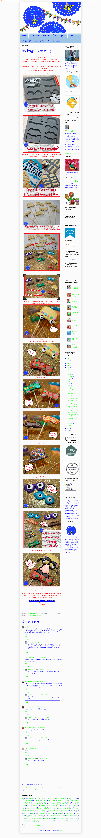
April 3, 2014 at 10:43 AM (43, 717)
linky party (48, 805)
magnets (67, 813)
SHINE (72, 35)
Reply (26, 636)
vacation (30, 821)
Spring (50, 807)
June (69, 383)
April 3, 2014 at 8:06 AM (38, 681)
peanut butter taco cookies (72, 390)
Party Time (35, 35)
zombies (39, 815)
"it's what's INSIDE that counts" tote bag (75, 307)
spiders (23, 815)
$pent (41, 808)
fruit (63, 805)
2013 (68, 428)
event (24, 818)
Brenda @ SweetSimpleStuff (30, 657)
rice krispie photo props (73, 418)
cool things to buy (30, 812)
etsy (78, 817)
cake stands (50, 813)
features (31, 818)
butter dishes (43, 813)
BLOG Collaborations (27, 800)
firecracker (36, 818)
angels (64, 815)
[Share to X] (44, 613)
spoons (27, 815)
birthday (54, 807)
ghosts (68, 807)
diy (23, 798)
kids (44, 800)
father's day (39, 804)
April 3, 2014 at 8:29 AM (37, 707)
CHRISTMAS (40, 799)
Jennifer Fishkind (28, 707)
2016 (68, 363)
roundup (77, 800)
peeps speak (32, 820)
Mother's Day (27, 802)
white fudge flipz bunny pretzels (73, 415)
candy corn (38, 810)
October (70, 374)
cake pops (60, 800)
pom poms (43, 820)
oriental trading (66, 808)
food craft (41, 818)
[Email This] (42, 613)
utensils (26, 821)
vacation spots (35, 821)
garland (62, 813)
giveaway (29, 807)
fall (77, 805)
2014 (68, 368)
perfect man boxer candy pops (75, 326)
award (67, 815)
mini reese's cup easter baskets (75, 300)
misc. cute (72, 813)
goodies (30, 798)
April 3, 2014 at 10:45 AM (43, 738)
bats (39, 813)
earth (76, 817)
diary (72, 817)
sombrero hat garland (72, 393)
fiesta (42, 812)
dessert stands (68, 817)
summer (71, 800)
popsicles (52, 820)
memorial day (69, 812)
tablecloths (76, 820)
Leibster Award (52, 815)
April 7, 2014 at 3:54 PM (33, 748)
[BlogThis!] (43, 613)
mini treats (51, 804)
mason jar (55, 805)
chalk (48, 817)
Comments (69, 247)
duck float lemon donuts (75, 338)
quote (60, 820)
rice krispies (39, 615)
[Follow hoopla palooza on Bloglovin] (70, 259)
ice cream (59, 812)
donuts (63, 807)
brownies (32, 804)
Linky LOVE (39, 40)
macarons (68, 805)
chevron (56, 817)
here (42, 114)
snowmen (28, 808)
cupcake (59, 807)
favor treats (34, 615)
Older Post (59, 787)
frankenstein (52, 818)
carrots (45, 817)
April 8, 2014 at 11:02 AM (43, 758)
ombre (27, 820)
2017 (68, 361)
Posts (68, 244)
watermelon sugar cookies (75, 313)
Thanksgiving (38, 800)
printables (56, 820)
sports (72, 808)
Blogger (61, 830)
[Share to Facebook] (45, 613)
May (69, 385)
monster (45, 807)
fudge (57, 804)
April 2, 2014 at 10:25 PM (43, 669)
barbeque (76, 815)
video (42, 821)
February (70, 423)
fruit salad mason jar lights (71, 181)
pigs (35, 820)
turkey (29, 805)
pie (59, 805)
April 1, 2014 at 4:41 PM (30, 627)
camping (23, 812)
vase (39, 821)
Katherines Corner (28, 681)
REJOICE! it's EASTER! (73, 398)
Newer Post (24, 787)
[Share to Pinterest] (46, 613)
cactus (39, 817)
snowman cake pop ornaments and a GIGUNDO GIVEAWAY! (75, 288)
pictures (40, 807)
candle (33, 810)
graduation (34, 807)
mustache (23, 820)
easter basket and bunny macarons (73, 401)
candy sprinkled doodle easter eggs (73, 407)
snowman (64, 820)
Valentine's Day (51, 800)
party (69, 799)
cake (42, 817)
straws (31, 815)
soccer (68, 820)
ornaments (67, 810)
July (69, 381)
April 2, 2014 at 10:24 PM (43, 642)
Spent (77, 808)
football (23, 807)
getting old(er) (57, 818)
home (71, 818)
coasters (63, 817)
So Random (26, 40)
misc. (77, 818)
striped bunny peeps (72, 404)
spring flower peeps (72, 396)
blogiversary (24, 810)
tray (35, 815)
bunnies (35, 817)
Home (24, 35)
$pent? (62, 35)
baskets (31, 817)
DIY (54, 35)
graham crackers (60, 810)
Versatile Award (59, 815)
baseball (23, 817)
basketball (27, 817)
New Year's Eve (47, 808)
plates (75, 812)
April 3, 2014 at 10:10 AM (39, 727)
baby (70, 815)
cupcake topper (45, 810)
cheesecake (52, 817)
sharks (76, 810)
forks (59, 813)
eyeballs (54, 810)
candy (66, 800)
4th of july (34, 802)
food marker (46, 818)
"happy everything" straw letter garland (75, 346)
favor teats (37, 812)
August (70, 379)
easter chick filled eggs (72, 412)
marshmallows (42, 802)
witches (37, 808)
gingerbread (53, 812)
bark (36, 813)
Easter (75, 799)
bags (73, 815)
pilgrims (72, 810)
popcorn (48, 820)
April (69, 388)
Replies (27, 639)
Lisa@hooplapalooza (30, 613)
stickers (72, 820)
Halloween (48, 799)
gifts (49, 812)
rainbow (76, 807)
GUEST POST (36, 805)
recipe (23, 808)
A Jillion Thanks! (54, 40)
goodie (69, 802)
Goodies (46, 35)
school (25, 805)
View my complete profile (70, 153)
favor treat (26, 804)
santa (77, 813)
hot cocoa (60, 808)
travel (23, 821)
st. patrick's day (56, 802)
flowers (42, 805)
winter (32, 808)
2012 (68, 431)
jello (74, 818)
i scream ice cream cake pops (75, 319)
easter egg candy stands (73, 410)
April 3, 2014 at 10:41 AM (43, 695)
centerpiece (54, 808)
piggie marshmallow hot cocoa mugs (75, 294)
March (70, 421)
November (70, 372)
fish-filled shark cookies (75, 332)
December (70, 370)
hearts (68, 818)
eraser (55, 813)
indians (63, 812)
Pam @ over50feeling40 (29, 727)
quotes (71, 807)
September (70, 376)
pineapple (38, 820)
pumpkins (64, 802)
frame (45, 812)
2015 (68, 365)
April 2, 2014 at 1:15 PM (41, 657)
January (70, 425)
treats (69, 804)
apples (32, 813)
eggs (50, 810)
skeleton (73, 805)
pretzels (77, 804)
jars (73, 804)
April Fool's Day (28, 615)
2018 (68, 358)
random (48, 802)
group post (63, 818)
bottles (29, 810)
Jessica (26, 748)
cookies (55, 799)
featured (27, 818)
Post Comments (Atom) (32, 790)
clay (59, 817)
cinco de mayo (76, 802)
